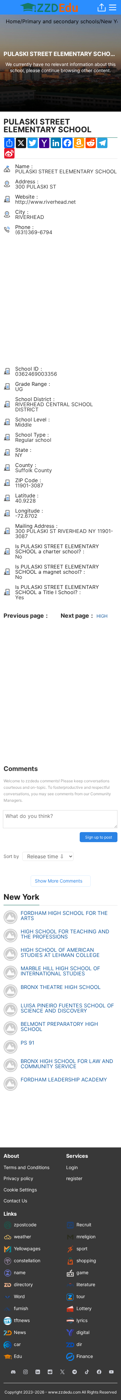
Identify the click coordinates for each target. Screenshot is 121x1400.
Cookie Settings (20, 1189)
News (20, 1332)
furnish (21, 1308)
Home (13, 21)
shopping (86, 1260)
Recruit (83, 1224)
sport (81, 1248)
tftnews (22, 1320)
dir (79, 1344)
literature (85, 1284)
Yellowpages (27, 1248)
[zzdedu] (49, 7)
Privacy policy (18, 1178)
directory (23, 1284)
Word (19, 1296)
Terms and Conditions (26, 1167)
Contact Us (15, 1200)
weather (22, 1236)
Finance (84, 1356)
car (17, 1344)
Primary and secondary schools (60, 21)
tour (80, 1296)
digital (82, 1332)
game (82, 1272)
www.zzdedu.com (64, 1392)
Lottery (84, 1308)
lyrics (81, 1320)
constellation (27, 1260)
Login (72, 1167)
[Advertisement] (60, 298)
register (74, 1178)
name (19, 1272)
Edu (18, 1356)
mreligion (86, 1236)
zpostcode (25, 1224)
